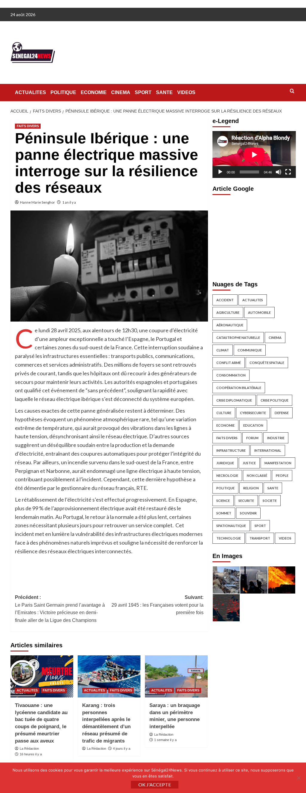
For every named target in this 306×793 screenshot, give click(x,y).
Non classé (257, 475)
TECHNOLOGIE (228, 538)
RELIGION (251, 488)
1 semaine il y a (165, 740)
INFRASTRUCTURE (231, 450)
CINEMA (120, 92)
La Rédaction (29, 748)
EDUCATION (253, 425)
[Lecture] (220, 172)
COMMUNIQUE (250, 350)
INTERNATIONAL (267, 450)
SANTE (164, 92)
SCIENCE (223, 500)
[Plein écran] (288, 172)
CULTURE (223, 413)
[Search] (292, 91)
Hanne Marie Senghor (37, 202)
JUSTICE (249, 463)
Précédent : (60, 609)
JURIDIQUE (225, 463)
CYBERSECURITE (253, 413)
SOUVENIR (248, 513)
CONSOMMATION (231, 375)
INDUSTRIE (275, 438)
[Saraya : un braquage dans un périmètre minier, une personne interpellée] (176, 676)
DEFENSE (282, 413)
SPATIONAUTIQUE (231, 526)
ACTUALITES (30, 92)
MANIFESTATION (277, 463)
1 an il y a (69, 202)
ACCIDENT (225, 300)
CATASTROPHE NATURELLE (238, 337)
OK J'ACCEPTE (154, 784)
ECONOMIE (94, 92)
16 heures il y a (31, 754)
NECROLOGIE (227, 475)
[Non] (299, 778)
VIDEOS (186, 92)
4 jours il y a (121, 748)
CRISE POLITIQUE (274, 400)
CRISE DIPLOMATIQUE (234, 400)
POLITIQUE (63, 92)
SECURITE (246, 500)
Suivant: (157, 605)
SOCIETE (270, 500)
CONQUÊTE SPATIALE (267, 363)
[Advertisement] (254, 236)
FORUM (252, 438)
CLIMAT (222, 350)
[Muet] (278, 172)
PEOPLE (282, 475)
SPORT (143, 92)
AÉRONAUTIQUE (229, 325)
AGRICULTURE (227, 312)
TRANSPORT (260, 538)
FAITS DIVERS (28, 126)
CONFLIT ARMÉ (228, 363)
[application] (254, 154)
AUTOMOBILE (259, 312)
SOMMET (223, 513)
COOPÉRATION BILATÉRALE (238, 388)
